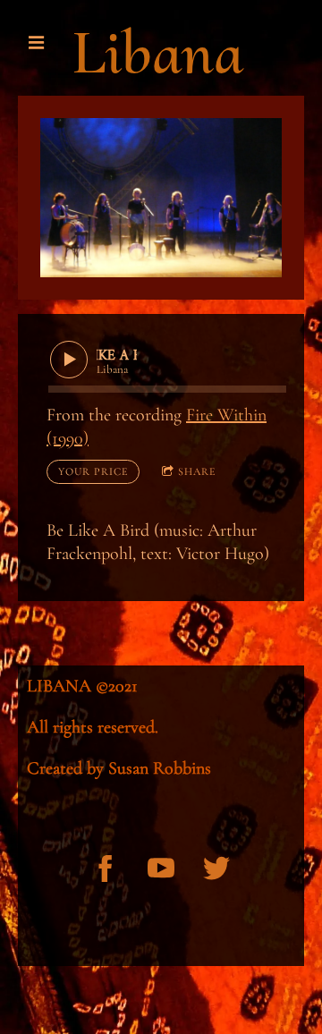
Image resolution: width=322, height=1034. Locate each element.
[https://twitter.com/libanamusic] (216, 868)
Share (197, 471)
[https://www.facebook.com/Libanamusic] (105, 868)
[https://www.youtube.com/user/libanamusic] (161, 868)
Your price (93, 471)
